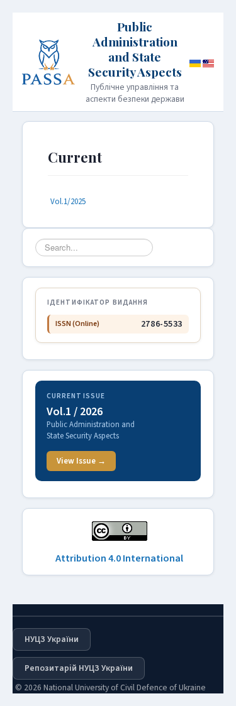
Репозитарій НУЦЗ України (79, 668)
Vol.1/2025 (68, 201)
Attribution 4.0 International (119, 558)
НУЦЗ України (52, 639)
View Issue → (81, 461)
